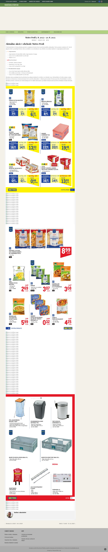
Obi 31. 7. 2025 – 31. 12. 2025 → (67, 523)
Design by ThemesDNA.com (54, 550)
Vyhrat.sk (67, 548)
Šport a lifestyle (32, 32)
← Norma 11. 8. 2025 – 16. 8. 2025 (14, 523)
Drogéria (20, 32)
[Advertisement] (54, 18)
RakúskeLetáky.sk (11, 4)
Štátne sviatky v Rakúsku (11, 1)
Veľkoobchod (58, 32)
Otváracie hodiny (23, 1)
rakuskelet (34, 40)
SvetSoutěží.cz (60, 548)
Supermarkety (45, 32)
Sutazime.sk (53, 548)
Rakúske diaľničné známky (47, 1)
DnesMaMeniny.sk (74, 548)
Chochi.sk (39, 548)
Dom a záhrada (10, 32)
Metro (47, 40)
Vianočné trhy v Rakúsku (34, 1)
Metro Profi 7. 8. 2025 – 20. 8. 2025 (40, 37)
